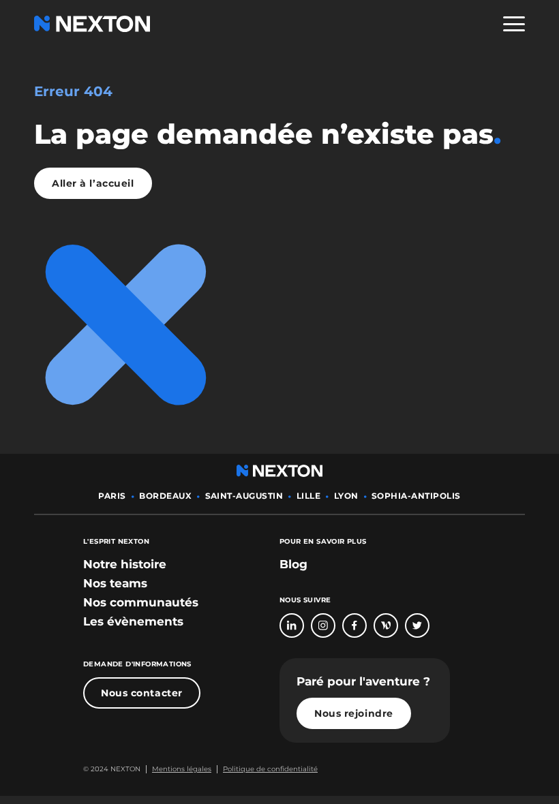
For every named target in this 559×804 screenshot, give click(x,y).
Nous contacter (142, 693)
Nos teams (115, 583)
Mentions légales (181, 768)
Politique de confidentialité (270, 768)
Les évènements (133, 621)
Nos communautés (140, 602)
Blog (293, 564)
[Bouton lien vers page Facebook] (354, 625)
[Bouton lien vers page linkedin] (292, 625)
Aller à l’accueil (93, 183)
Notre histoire (124, 564)
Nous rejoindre (353, 713)
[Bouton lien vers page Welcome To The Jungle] (386, 625)
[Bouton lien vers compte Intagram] (323, 625)
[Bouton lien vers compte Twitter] (417, 625)
